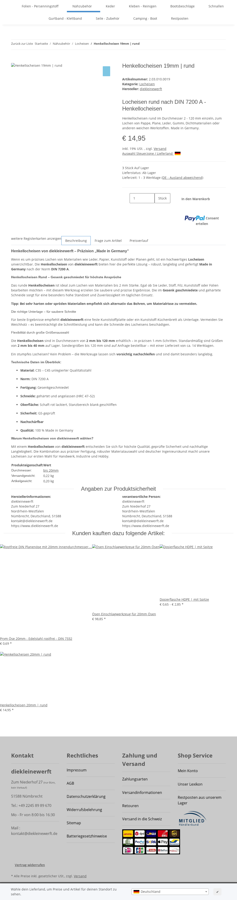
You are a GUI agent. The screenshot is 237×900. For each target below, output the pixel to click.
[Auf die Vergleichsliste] (106, 71)
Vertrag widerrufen (30, 865)
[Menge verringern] (126, 198)
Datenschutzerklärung (86, 796)
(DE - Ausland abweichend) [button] (182, 177)
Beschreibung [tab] (76, 240)
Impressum (77, 770)
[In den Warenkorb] (15, 60)
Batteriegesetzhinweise (87, 836)
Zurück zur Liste (22, 43)
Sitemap (74, 822)
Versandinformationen (142, 792)
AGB (70, 783)
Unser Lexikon (190, 784)
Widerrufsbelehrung (84, 809)
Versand (160, 148)
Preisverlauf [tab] (139, 240)
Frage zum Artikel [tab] (108, 240)
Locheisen (147, 84)
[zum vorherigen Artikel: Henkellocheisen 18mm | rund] (143, 45)
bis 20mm (51, 470)
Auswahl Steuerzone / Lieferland (148, 153)
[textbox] (170, 892)
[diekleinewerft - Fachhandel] (10, 6)
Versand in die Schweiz (142, 818)
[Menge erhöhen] (158, 208)
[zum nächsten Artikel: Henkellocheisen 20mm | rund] (151, 45)
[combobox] (170, 891)
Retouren (130, 805)
